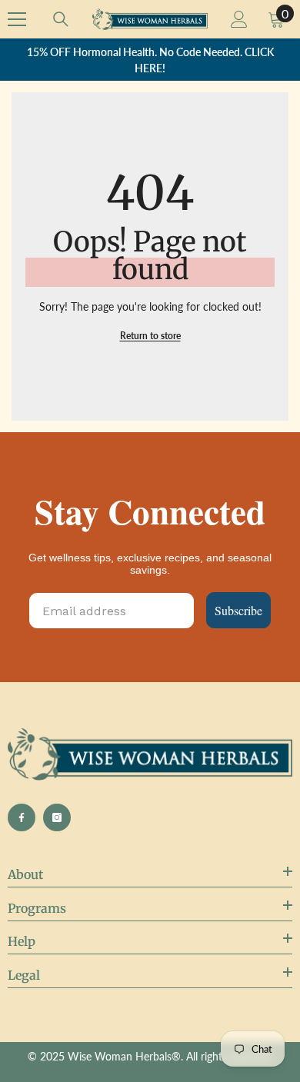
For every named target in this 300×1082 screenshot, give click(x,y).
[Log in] (239, 19)
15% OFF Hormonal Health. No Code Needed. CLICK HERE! (150, 60)
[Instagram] (57, 817)
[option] (150, 59)
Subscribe (238, 610)
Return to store (150, 335)
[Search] (61, 19)
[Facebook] (21, 817)
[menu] (17, 19)
